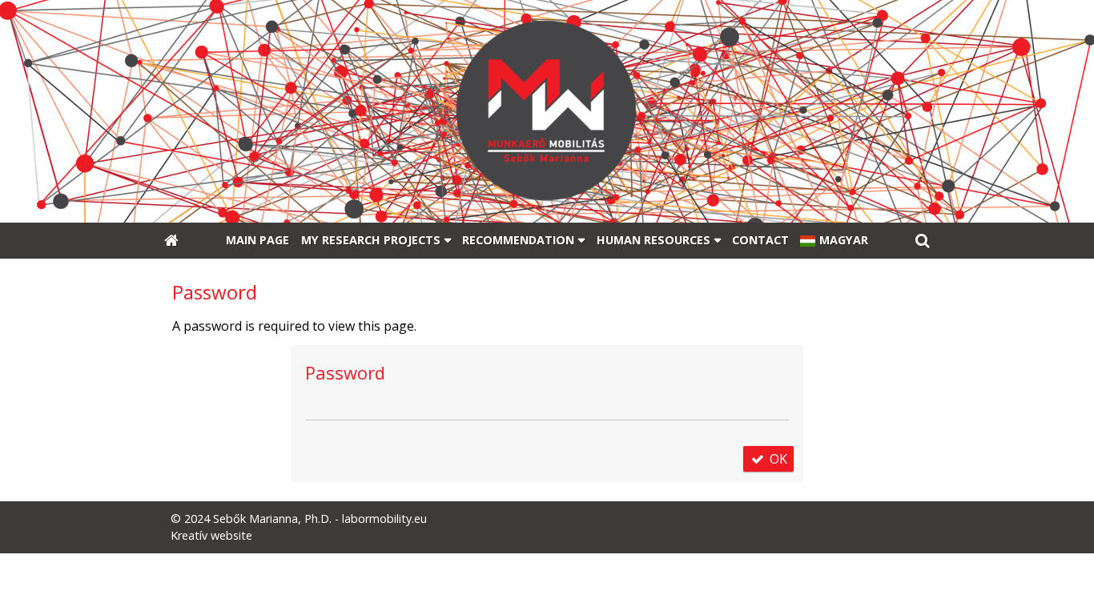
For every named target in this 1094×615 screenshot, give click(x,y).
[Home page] (547, 111)
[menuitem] (171, 241)
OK (776, 459)
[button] (922, 241)
